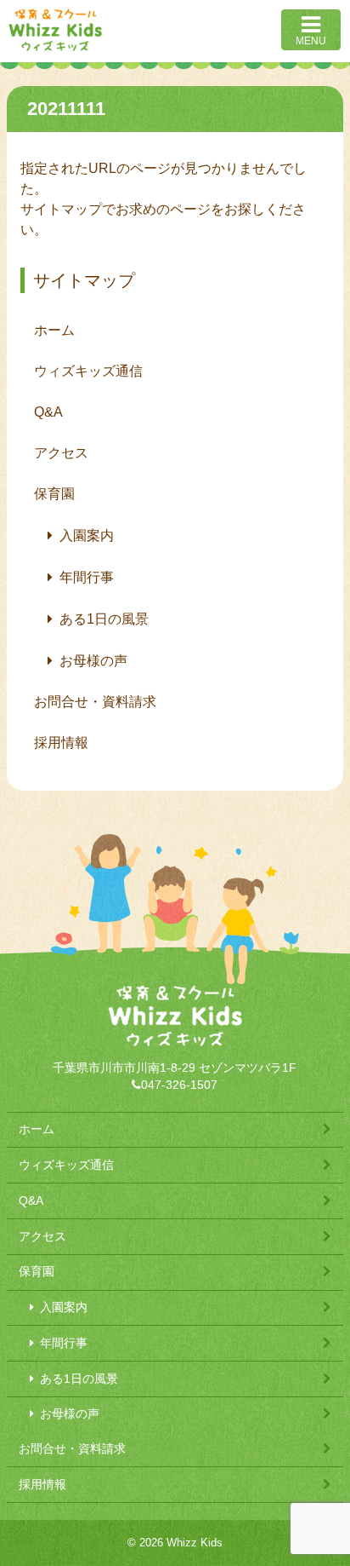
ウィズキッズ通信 (88, 371)
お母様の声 (93, 660)
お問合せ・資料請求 (95, 701)
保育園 (54, 493)
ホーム (54, 330)
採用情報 (61, 742)
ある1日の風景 (104, 619)
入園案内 (86, 535)
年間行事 (86, 577)
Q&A (48, 412)
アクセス (61, 453)
